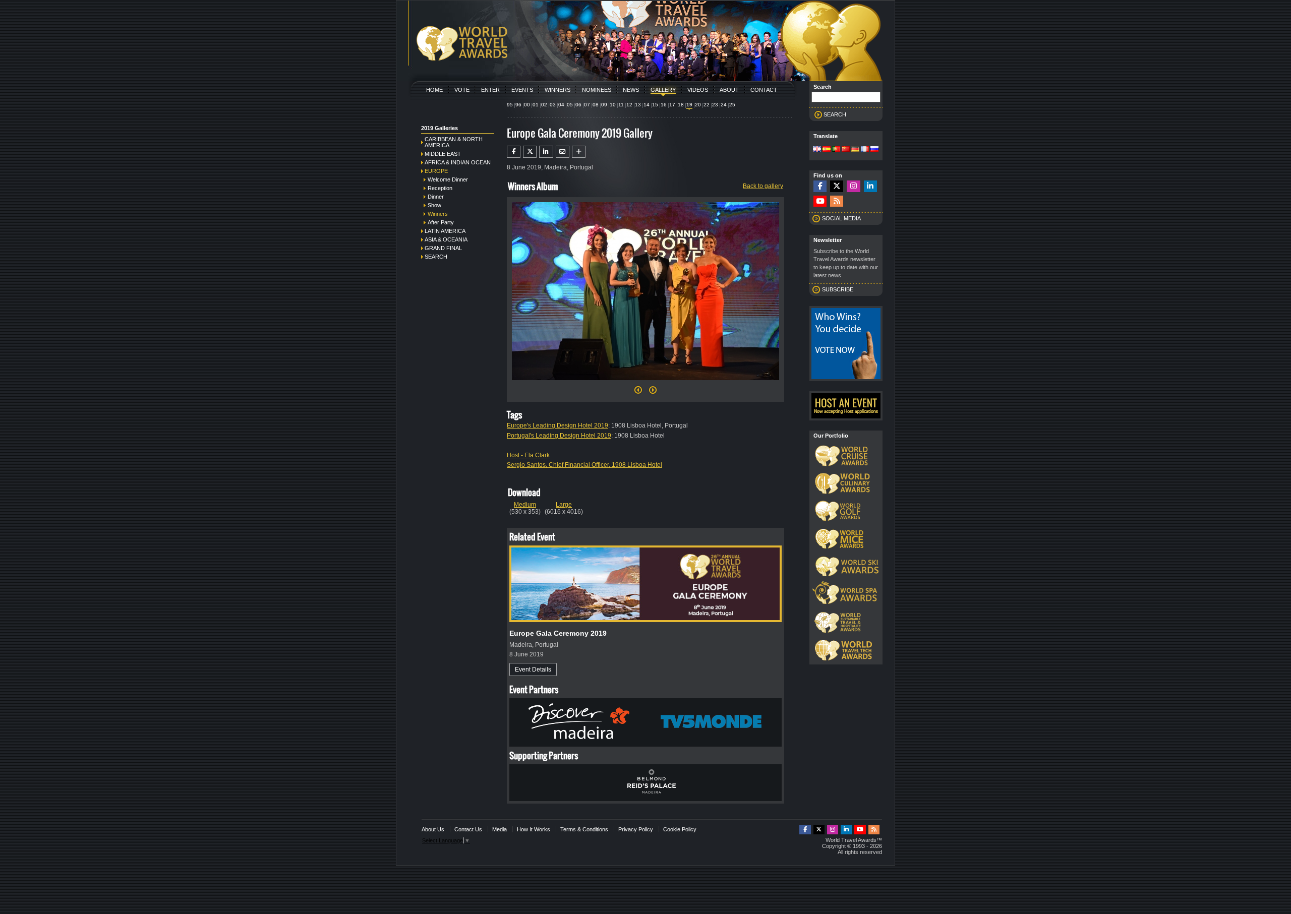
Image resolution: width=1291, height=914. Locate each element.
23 (715, 104)
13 (638, 104)
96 (518, 104)
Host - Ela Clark (528, 455)
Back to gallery (763, 186)
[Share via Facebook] (513, 151)
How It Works (533, 829)
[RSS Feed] (836, 201)
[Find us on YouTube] (820, 201)
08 (596, 104)
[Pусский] (874, 149)
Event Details (533, 669)
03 (553, 104)
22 (706, 104)
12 (629, 104)
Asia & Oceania (446, 239)
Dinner (436, 197)
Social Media (841, 218)
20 (698, 104)
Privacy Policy (635, 829)
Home (434, 90)
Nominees (596, 90)
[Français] (865, 149)
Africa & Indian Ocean (458, 162)
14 (646, 104)
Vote (462, 90)
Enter (490, 90)
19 (689, 104)
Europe (436, 171)
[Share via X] (529, 151)
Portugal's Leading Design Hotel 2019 (559, 435)
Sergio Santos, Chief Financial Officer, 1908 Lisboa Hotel (584, 464)
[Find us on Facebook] (820, 186)
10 (613, 104)
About (729, 90)
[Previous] (638, 392)
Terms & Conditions (584, 829)
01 (536, 104)
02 (544, 104)
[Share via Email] (562, 151)
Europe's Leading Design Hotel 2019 (557, 425)
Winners (557, 90)
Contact (763, 90)
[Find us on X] (836, 186)
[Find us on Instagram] (853, 186)
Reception (440, 188)
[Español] (827, 149)
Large (564, 504)
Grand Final (443, 248)
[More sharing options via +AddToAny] (578, 151)
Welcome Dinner (448, 179)
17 (672, 104)
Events (522, 90)
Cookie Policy (679, 829)
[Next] (645, 383)
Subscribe (837, 289)
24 (724, 104)
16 (664, 104)
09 (604, 104)
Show (434, 205)
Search (436, 257)
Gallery (663, 90)
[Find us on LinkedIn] (870, 186)
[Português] (836, 149)
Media (499, 829)
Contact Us (468, 829)
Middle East (443, 154)
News (631, 90)
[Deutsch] (855, 149)
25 (732, 104)
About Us (433, 829)
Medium (525, 504)
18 (681, 104)
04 (561, 104)
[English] (817, 149)
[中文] (846, 149)
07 (587, 104)
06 (578, 104)
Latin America (445, 231)
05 (570, 104)
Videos (697, 90)
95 (510, 104)
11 (621, 104)
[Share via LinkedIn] (546, 151)
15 (655, 104)
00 (527, 104)
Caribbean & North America (454, 142)
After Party (441, 222)
